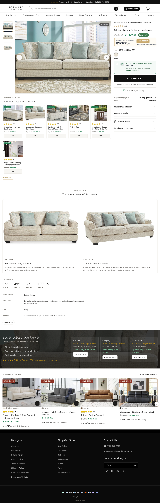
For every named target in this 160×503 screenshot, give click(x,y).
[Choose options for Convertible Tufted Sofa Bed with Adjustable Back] (37, 403)
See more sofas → (149, 374)
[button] (74, 9)
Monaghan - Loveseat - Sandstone (34, 128)
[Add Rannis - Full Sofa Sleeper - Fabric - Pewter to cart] (76, 403)
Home (116, 22)
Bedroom (102, 15)
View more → (8, 178)
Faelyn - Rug (74, 127)
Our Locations (64, 473)
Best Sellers (11, 15)
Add (13, 136)
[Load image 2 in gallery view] (8, 37)
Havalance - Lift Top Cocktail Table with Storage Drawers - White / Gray (57, 128)
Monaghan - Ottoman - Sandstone (12, 128)
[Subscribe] (135, 465)
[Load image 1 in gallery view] (8, 27)
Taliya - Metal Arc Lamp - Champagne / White (12, 164)
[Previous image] (19, 57)
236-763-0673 (103, 2)
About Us (15, 446)
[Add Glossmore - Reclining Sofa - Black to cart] (154, 403)
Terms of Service (18, 464)
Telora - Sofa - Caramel (92, 415)
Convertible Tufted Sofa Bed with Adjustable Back (19, 416)
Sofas (123, 22)
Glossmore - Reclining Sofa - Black (137, 411)
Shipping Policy (17, 468)
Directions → (80, 354)
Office (60, 464)
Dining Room (120, 15)
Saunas (69, 15)
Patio (137, 15)
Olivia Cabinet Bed (31, 15)
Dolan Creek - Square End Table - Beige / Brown (99, 128)
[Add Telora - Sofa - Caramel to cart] (115, 403)
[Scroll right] (156, 404)
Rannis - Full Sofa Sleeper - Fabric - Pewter (59, 413)
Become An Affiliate (19, 477)
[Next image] (106, 57)
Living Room (84, 15)
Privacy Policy (17, 459)
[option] (116, 56)
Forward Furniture (82, 497)
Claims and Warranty (20, 473)
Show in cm (8, 322)
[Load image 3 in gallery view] (8, 48)
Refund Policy (17, 455)
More (150, 15)
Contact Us (16, 451)
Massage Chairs (53, 15)
